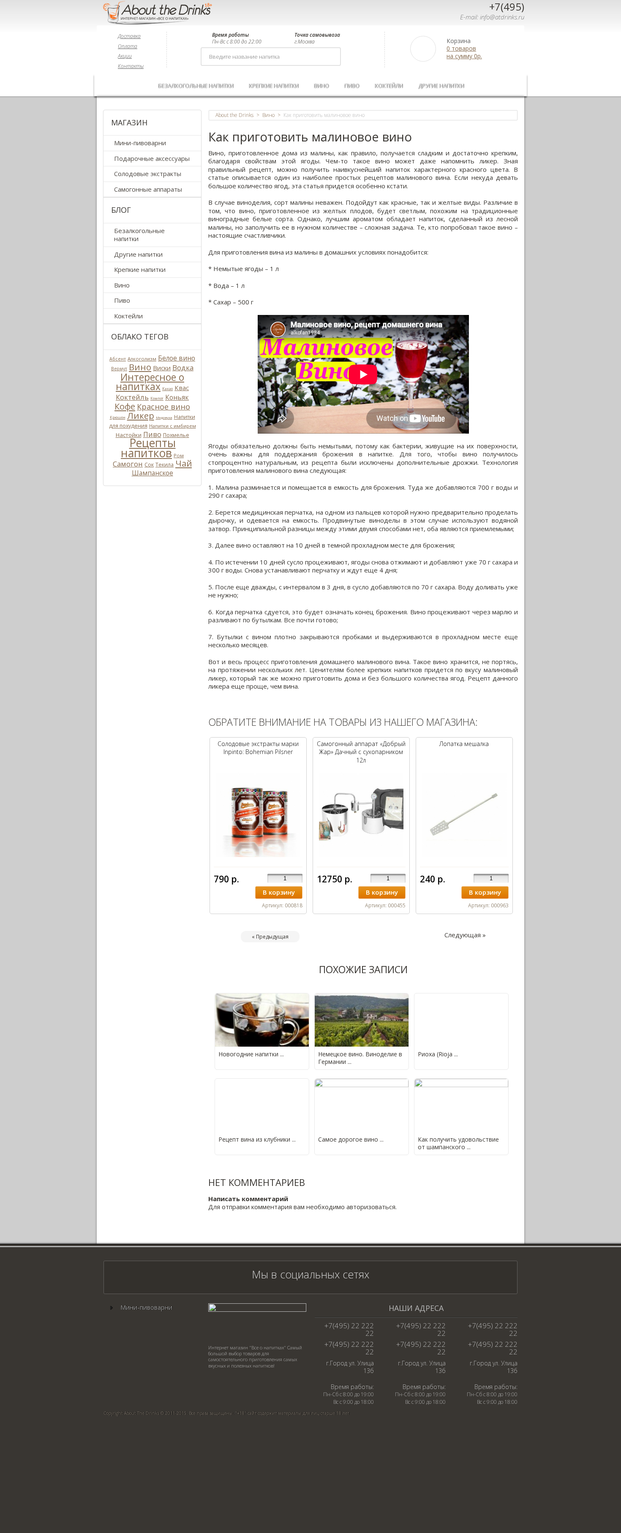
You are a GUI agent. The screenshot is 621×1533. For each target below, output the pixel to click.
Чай (183, 463)
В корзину (279, 892)
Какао (167, 388)
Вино (321, 86)
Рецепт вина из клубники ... (257, 1139)
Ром (179, 455)
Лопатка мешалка (464, 744)
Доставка (129, 36)
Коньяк (177, 397)
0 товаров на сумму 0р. (464, 52)
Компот (156, 398)
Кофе (124, 406)
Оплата (127, 46)
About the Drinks (234, 115)
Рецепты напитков (148, 448)
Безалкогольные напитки (195, 86)
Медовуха (164, 417)
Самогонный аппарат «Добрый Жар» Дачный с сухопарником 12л (361, 752)
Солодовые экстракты (147, 173)
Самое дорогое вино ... (351, 1139)
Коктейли (388, 86)
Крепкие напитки (273, 86)
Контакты (131, 66)
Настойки (129, 435)
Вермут (119, 369)
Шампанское (152, 473)
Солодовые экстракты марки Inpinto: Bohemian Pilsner (258, 748)
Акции (125, 56)
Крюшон (117, 417)
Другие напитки (441, 86)
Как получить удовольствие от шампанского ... (458, 1143)
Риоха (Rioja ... (438, 1054)
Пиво (351, 86)
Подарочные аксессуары (152, 158)
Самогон (128, 464)
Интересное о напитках (150, 382)
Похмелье (176, 435)
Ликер (140, 415)
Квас (181, 387)
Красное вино (163, 406)
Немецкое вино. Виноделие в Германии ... (360, 1058)
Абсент (117, 359)
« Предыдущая (270, 936)
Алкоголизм (142, 358)
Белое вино (176, 358)
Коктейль (132, 397)
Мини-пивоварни (140, 142)
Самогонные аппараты (148, 189)
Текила (164, 464)
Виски (162, 368)
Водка (182, 367)
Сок (149, 464)
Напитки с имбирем (172, 426)
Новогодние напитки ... (251, 1054)
